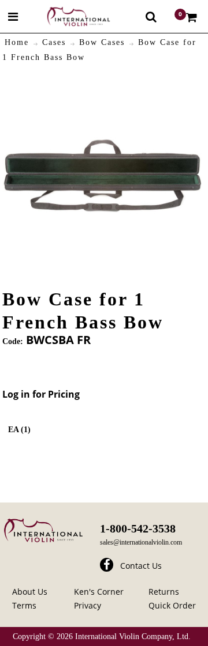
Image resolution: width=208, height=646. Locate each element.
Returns (163, 591)
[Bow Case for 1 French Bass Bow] (102, 82)
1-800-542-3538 (138, 528)
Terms (24, 605)
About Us (29, 591)
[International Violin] (68, 16)
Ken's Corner (99, 591)
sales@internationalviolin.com (141, 542)
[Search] (151, 16)
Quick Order (172, 605)
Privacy (87, 605)
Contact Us (141, 565)
